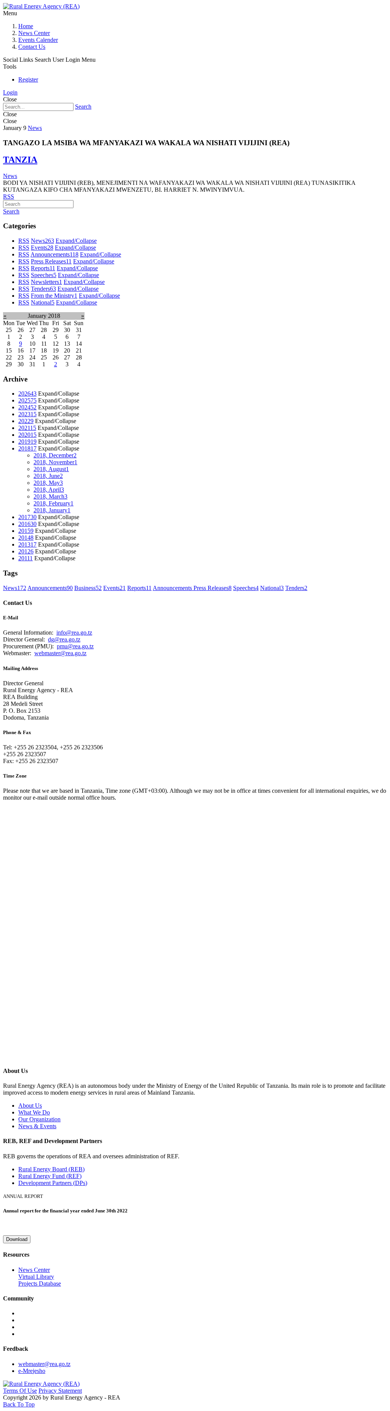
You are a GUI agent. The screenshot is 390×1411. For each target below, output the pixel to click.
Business (88, 588)
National (42, 302)
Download (16, 1239)
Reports (43, 268)
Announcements (54, 254)
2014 (26, 537)
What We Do (34, 1112)
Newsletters (46, 282)
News (35, 128)
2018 (27, 448)
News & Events (37, 1126)
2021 (27, 428)
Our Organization (39, 1119)
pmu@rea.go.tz (75, 646)
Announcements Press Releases (192, 588)
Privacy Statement (60, 1390)
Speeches (43, 275)
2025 (27, 400)
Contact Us (31, 46)
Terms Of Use (20, 1390)
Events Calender (38, 40)
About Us (30, 1105)
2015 (26, 531)
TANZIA (20, 160)
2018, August (51, 469)
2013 (27, 544)
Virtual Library (36, 1276)
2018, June (48, 476)
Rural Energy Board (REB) (51, 1169)
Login (10, 92)
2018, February (54, 503)
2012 (26, 551)
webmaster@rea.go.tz (60, 653)
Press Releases (51, 261)
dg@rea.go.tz (64, 639)
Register (28, 79)
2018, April (49, 489)
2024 (27, 407)
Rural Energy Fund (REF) (50, 1176)
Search (83, 106)
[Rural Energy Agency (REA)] (41, 6)
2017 (27, 517)
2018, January (52, 510)
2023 (27, 414)
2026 (27, 393)
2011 (25, 558)
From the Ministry (54, 295)
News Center (34, 33)
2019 (27, 441)
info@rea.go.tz (74, 632)
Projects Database (39, 1283)
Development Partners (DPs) (52, 1183)
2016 (27, 524)
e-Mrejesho (31, 1371)
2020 (27, 434)
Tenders (43, 288)
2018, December (55, 455)
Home (25, 26)
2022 (26, 421)
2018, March (50, 496)
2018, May (48, 482)
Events (42, 247)
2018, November (55, 462)
